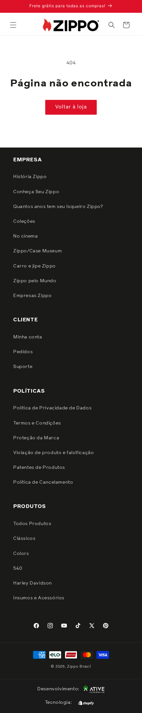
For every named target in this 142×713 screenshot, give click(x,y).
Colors (21, 553)
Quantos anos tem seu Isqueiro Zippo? (58, 206)
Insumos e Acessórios (38, 598)
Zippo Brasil (79, 666)
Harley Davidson (32, 583)
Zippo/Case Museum (37, 251)
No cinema (25, 236)
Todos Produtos (32, 523)
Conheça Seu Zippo (36, 192)
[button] (13, 25)
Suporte (22, 366)
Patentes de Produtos (39, 467)
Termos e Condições (37, 423)
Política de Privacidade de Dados (52, 408)
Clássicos (24, 538)
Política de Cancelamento (43, 482)
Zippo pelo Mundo (34, 281)
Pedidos (23, 352)
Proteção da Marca (36, 438)
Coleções (24, 221)
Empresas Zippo (32, 295)
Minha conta (27, 337)
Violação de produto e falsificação (53, 452)
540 (17, 568)
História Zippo (30, 176)
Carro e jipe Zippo (34, 266)
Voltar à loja (71, 106)
